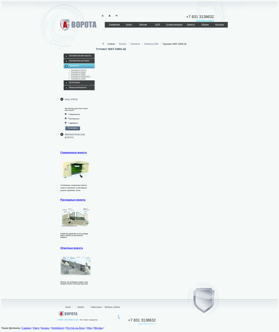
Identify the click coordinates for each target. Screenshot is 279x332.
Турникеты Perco (78, 70)
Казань (45, 328)
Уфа (89, 328)
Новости (191, 24)
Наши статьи (96, 307)
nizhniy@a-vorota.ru (147, 324)
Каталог (122, 44)
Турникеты (135, 44)
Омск (36, 328)
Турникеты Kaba (78, 72)
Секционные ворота (73, 152)
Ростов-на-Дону (75, 328)
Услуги (129, 24)
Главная (111, 44)
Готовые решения (174, 24)
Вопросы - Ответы (112, 307)
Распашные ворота (72, 199)
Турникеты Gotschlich (80, 76)
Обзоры (205, 24)
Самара (26, 328)
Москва (98, 328)
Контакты (219, 24)
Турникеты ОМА (78, 74)
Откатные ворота (71, 248)
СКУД (157, 24)
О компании (114, 24)
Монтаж (143, 24)
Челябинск (57, 328)
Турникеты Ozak (78, 78)
